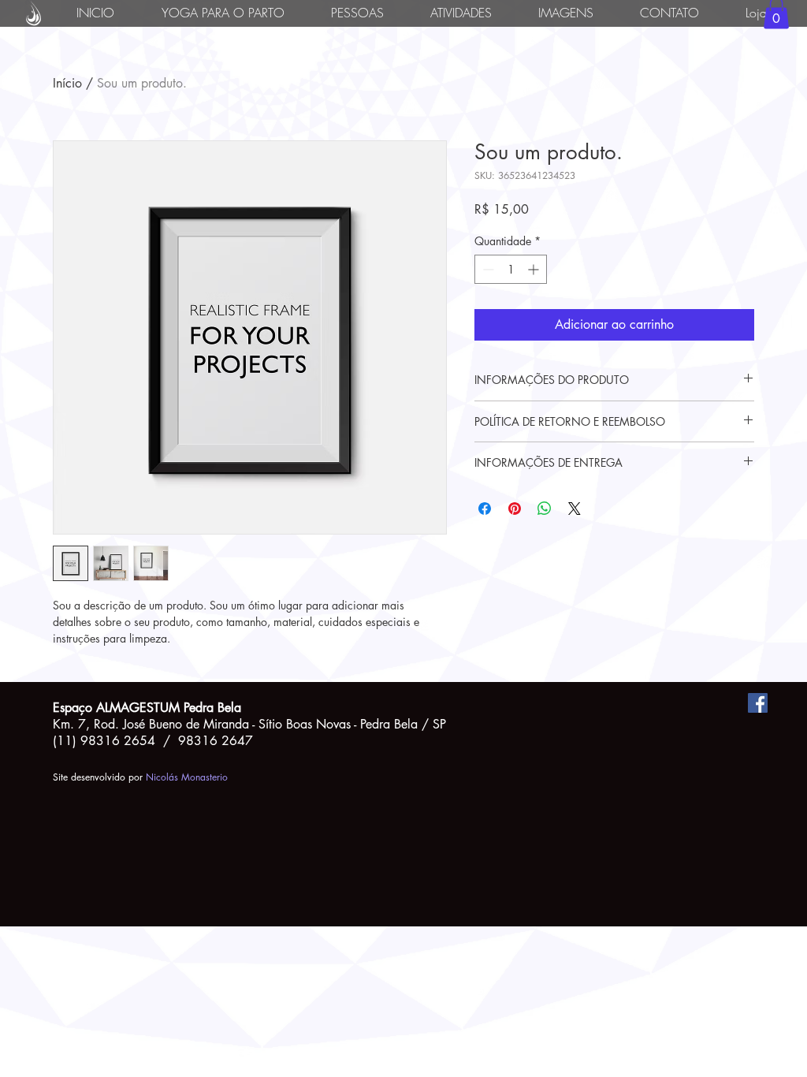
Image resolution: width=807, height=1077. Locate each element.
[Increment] (535, 269)
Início (67, 83)
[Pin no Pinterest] (514, 508)
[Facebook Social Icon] (758, 703)
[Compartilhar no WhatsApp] (544, 508)
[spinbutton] (510, 269)
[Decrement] (486, 269)
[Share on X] (574, 508)
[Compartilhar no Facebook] (484, 508)
